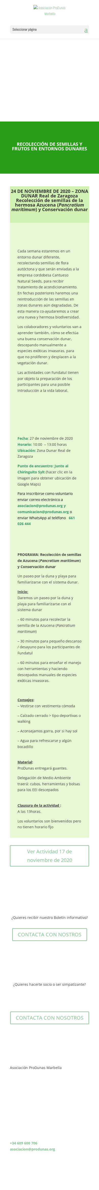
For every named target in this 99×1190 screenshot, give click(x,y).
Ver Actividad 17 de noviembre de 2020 (49, 855)
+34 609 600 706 (23, 1143)
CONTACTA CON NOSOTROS (50, 1017)
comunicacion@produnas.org (43, 511)
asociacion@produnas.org (40, 505)
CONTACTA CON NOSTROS (49, 934)
